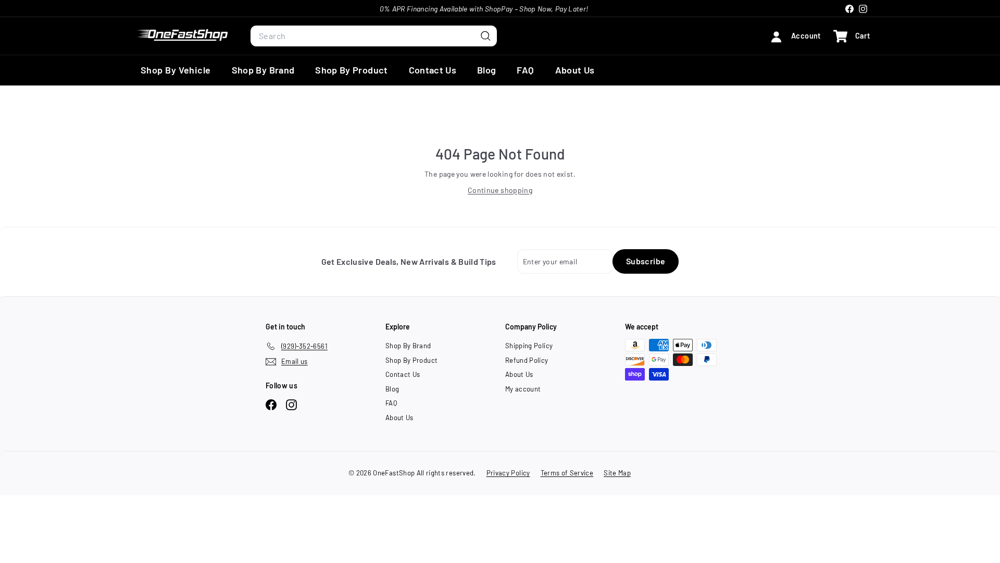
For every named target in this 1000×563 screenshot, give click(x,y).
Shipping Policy (529, 345)
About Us (575, 70)
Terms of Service (567, 473)
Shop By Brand (263, 70)
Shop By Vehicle (176, 70)
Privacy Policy (508, 473)
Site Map (617, 473)
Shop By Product (351, 70)
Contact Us (433, 70)
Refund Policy (526, 360)
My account (523, 389)
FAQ (525, 70)
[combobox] (373, 36)
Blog (486, 70)
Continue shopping (500, 190)
